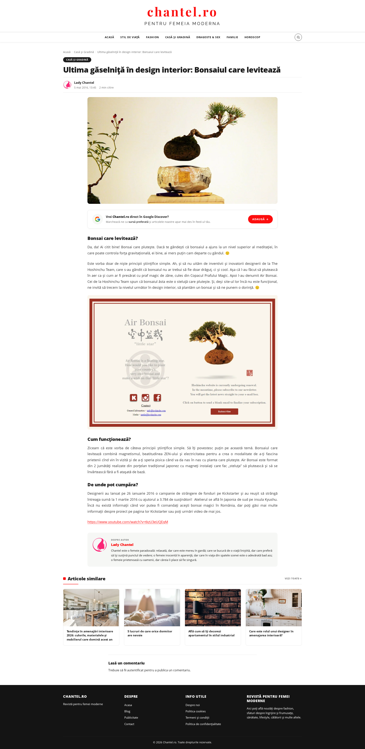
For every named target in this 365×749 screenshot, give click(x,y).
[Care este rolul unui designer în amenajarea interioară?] (274, 607)
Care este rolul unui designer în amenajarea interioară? (271, 633)
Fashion (152, 37)
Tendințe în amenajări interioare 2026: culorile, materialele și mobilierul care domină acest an (90, 635)
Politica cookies (196, 711)
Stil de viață (130, 37)
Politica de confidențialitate (203, 724)
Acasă (109, 37)
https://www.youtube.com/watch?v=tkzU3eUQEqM (127, 522)
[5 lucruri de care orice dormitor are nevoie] (152, 607)
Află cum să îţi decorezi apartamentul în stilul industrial (211, 633)
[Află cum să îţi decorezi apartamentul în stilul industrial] (213, 607)
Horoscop (252, 37)
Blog (127, 711)
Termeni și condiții (197, 717)
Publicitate (131, 717)
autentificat (135, 670)
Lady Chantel (84, 83)
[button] (298, 37)
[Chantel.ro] (183, 16)
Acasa (128, 705)
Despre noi (193, 705)
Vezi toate (292, 578)
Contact (129, 724)
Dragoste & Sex (208, 37)
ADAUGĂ (260, 219)
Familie (232, 37)
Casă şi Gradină (177, 37)
